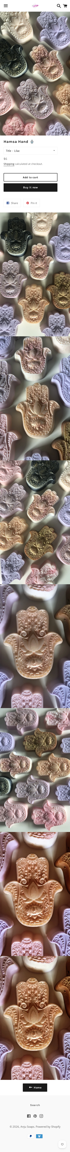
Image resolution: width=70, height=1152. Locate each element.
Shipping (9, 164)
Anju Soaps (27, 1126)
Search (35, 1105)
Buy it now (30, 187)
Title (8, 151)
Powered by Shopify (48, 1126)
